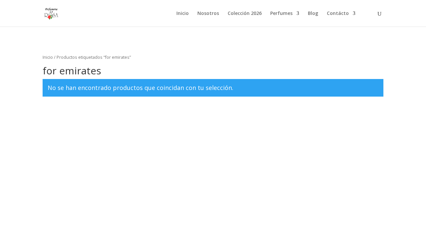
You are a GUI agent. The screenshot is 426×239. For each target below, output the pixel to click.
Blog (313, 13)
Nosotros (208, 13)
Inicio (182, 13)
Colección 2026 (245, 13)
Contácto (338, 13)
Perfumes (281, 13)
